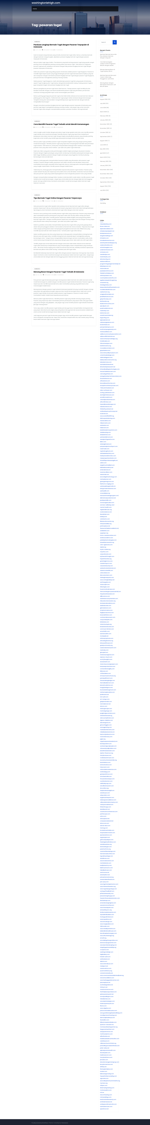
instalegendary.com (106, 285)
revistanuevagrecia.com (107, 655)
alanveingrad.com (105, 722)
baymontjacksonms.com (107, 734)
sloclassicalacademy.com (107, 603)
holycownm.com (105, 767)
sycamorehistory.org (106, 971)
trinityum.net (104, 987)
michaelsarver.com (105, 479)
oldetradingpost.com (106, 357)
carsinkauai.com (104, 1041)
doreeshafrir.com (105, 662)
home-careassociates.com (108, 535)
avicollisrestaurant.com (107, 786)
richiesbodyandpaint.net (107, 231)
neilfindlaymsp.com (105, 783)
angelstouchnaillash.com (107, 465)
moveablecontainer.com (107, 348)
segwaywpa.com (105, 837)
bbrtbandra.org (104, 301)
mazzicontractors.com (106, 989)
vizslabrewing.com (105, 432)
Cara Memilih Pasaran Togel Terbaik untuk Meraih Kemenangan (61, 124)
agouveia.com (104, 1078)
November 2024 (104, 174)
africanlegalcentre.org (106, 640)
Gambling (37, 41)
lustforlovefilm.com (105, 633)
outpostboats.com (105, 554)
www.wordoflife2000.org (107, 416)
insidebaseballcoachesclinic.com (109, 1038)
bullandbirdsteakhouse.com (108, 931)
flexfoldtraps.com (105, 900)
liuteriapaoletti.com (106, 743)
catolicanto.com (105, 519)
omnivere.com (104, 252)
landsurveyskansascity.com (108, 912)
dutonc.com (103, 706)
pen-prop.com (104, 882)
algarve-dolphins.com (106, 720)
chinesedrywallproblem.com (108, 748)
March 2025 (103, 157)
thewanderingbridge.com (107, 680)
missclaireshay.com (105, 224)
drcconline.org (104, 788)
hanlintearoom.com (106, 1055)
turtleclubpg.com (105, 772)
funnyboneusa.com (105, 755)
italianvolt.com (104, 427)
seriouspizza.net (105, 818)
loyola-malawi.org (105, 549)
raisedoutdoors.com (106, 406)
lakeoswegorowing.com (107, 1074)
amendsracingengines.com (108, 903)
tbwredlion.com (104, 1020)
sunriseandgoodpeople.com (108, 746)
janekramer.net (104, 694)
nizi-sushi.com (104, 697)
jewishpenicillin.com (105, 500)
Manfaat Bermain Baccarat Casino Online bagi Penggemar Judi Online (108, 77)
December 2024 (105, 169)
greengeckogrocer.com (107, 481)
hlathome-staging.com (107, 484)
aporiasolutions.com (106, 835)
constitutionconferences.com (109, 811)
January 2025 (104, 165)
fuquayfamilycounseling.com (108, 1076)
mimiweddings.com (105, 1097)
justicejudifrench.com (106, 678)
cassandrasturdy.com (106, 566)
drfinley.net (103, 1066)
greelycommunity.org (106, 645)
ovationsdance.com (106, 512)
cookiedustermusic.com (107, 758)
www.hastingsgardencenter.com (109, 980)
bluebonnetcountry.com (107, 303)
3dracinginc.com (105, 587)
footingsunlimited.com (106, 917)
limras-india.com (105, 226)
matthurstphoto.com (106, 1034)
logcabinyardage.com (106, 856)
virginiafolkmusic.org (106, 509)
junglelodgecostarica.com (107, 713)
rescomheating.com (106, 1095)
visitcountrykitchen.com (107, 718)
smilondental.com (105, 470)
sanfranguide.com (105, 582)
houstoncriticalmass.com (107, 589)
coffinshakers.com (105, 673)
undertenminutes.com (106, 250)
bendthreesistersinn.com (107, 750)
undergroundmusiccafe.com (108, 1104)
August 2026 (103, 99)
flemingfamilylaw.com (106, 1069)
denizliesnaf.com (105, 809)
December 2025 (105, 124)
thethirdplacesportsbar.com (108, 992)
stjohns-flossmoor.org (106, 753)
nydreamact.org (105, 292)
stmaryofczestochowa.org (108, 676)
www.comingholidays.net (107, 580)
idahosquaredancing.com (107, 418)
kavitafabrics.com (105, 762)
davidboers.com (105, 858)
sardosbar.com (104, 425)
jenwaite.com (104, 1059)
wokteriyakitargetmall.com (108, 486)
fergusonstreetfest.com (107, 1029)
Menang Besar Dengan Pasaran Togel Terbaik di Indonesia (59, 272)
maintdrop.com (104, 310)
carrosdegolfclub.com (106, 374)
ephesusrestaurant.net (107, 994)
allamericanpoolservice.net (108, 498)
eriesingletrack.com (105, 444)
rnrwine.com (103, 1071)
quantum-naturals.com (107, 1024)
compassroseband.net (106, 821)
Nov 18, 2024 (38, 201)
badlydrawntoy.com (106, 865)
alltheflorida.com (105, 1036)
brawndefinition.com (106, 615)
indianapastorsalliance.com (108, 800)
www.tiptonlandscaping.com (108, 945)
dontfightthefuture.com (107, 395)
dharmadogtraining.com (107, 1088)
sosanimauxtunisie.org (106, 315)
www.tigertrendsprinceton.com (109, 884)
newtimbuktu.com (105, 257)
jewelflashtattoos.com (106, 296)
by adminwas (59, 50)
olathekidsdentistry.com (107, 453)
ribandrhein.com (104, 514)
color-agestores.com (106, 544)
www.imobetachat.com (107, 861)
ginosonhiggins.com (106, 725)
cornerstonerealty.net (106, 973)
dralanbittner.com (105, 434)
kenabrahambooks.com (107, 626)
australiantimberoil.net (106, 364)
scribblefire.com (104, 530)
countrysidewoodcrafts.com (108, 278)
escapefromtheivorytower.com (109, 385)
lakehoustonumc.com (106, 868)
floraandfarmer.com (106, 378)
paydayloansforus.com (106, 271)
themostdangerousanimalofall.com (110, 591)
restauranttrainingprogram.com (109, 495)
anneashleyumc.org (106, 910)
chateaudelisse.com (106, 331)
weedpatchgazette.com (107, 439)
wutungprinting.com (106, 727)
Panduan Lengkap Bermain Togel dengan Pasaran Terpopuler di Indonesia (61, 46)
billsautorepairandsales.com (108, 1022)
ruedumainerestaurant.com (108, 647)
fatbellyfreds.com (105, 999)
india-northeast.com (106, 390)
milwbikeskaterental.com (107, 732)
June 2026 (103, 107)
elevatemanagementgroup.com (109, 1062)
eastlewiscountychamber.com (109, 598)
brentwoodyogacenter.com (108, 942)
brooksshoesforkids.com (107, 830)
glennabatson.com (105, 608)
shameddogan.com (106, 846)
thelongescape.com (106, 708)
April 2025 (103, 153)
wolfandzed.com (105, 959)
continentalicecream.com (107, 617)
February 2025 (104, 161)
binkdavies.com (104, 622)
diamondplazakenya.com (107, 1017)
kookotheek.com (105, 324)
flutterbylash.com (105, 1052)
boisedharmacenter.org (107, 542)
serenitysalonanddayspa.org (108, 243)
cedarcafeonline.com (106, 245)
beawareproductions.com (107, 666)
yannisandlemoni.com (106, 437)
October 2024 (104, 178)
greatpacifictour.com (106, 774)
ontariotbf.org (104, 282)
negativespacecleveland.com (109, 741)
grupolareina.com (105, 350)
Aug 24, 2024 (38, 275)
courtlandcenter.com (106, 781)
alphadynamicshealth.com (108, 1050)
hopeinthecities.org (105, 559)
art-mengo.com (105, 699)
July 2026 (102, 103)
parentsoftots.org (105, 849)
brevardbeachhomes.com (107, 383)
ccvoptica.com (104, 949)
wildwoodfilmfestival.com (107, 336)
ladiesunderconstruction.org (108, 360)
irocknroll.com (104, 413)
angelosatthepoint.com (107, 797)
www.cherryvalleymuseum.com (109, 353)
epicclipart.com (104, 306)
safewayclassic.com (106, 275)
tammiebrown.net (105, 704)
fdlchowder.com (105, 926)
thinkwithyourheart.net (106, 409)
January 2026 (104, 120)
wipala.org (103, 547)
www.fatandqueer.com (107, 907)
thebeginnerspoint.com (107, 577)
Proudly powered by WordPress (40, 1123)
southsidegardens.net (106, 985)
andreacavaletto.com (106, 537)
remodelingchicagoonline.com (109, 940)
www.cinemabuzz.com (106, 963)
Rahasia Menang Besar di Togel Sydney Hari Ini (107, 70)
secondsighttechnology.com (108, 477)
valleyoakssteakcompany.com (109, 802)
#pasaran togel (48, 50)
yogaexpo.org (104, 533)
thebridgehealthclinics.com (108, 842)
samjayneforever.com (106, 1031)
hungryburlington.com (106, 687)
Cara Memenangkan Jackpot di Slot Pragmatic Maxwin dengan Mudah (108, 63)
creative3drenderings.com (107, 851)
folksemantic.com (105, 423)
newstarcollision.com (106, 472)
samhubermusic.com (106, 1106)
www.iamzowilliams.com (107, 978)
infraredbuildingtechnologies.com (110, 369)
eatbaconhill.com (105, 261)
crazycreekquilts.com (106, 619)
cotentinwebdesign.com (107, 355)
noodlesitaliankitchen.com (107, 289)
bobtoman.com (104, 313)
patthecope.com (105, 814)
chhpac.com (103, 1085)
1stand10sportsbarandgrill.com (109, 460)
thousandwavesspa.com (107, 779)
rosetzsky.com (104, 650)
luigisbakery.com (105, 954)
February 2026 (104, 116)
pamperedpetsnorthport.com (109, 446)
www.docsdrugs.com (106, 921)
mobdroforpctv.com (106, 563)
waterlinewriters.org (106, 844)
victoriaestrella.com (106, 776)
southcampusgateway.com (108, 329)
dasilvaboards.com (105, 605)
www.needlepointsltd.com (107, 928)
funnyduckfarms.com (106, 1057)
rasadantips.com (105, 254)
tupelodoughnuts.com (106, 451)
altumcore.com (104, 823)
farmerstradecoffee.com (107, 853)
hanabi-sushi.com (105, 956)
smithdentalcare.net (106, 1102)
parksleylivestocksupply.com (108, 540)
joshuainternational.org (107, 877)
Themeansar (64, 1123)
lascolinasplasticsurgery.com (108, 933)
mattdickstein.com (105, 863)
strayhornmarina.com (106, 610)
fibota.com (103, 1006)
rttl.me (102, 1092)
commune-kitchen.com (107, 629)
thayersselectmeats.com (107, 832)
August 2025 (103, 140)
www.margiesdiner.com (107, 924)
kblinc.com (103, 441)
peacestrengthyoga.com (107, 896)
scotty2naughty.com (106, 659)
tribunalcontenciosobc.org (107, 601)
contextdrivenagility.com (107, 669)
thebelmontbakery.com (107, 273)
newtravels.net (104, 268)
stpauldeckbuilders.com (107, 914)
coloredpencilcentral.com (107, 399)
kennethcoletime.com (106, 685)
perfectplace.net (105, 526)
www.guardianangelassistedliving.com (111, 1013)
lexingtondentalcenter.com (108, 488)
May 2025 (103, 149)
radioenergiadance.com (107, 322)
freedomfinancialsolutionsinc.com (110, 898)
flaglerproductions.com (107, 612)
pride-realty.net (104, 1048)
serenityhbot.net (105, 875)
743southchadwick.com (107, 388)
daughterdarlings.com (106, 236)
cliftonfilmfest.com (105, 402)
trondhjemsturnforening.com (108, 1015)
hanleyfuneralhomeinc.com (108, 456)
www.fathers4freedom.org (108, 886)
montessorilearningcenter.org (108, 1027)
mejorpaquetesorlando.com (108, 458)
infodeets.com (104, 238)
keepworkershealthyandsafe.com (110, 287)
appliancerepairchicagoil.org (108, 280)
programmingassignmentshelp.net (110, 264)
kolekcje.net (103, 516)
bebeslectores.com (106, 362)
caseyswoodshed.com (106, 804)
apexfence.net (104, 1109)
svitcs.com (103, 816)
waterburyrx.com (105, 793)
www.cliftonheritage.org (107, 935)
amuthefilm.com (105, 631)
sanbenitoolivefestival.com (108, 568)
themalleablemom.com (107, 683)
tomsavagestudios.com (107, 502)
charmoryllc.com (105, 584)
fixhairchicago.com (105, 807)
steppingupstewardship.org (108, 947)
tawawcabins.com (105, 420)
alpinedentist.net (105, 320)
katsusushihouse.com (106, 643)
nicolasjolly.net (104, 636)
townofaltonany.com (106, 736)
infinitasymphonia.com (106, 638)
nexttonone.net (104, 872)
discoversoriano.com (106, 575)
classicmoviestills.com (106, 570)
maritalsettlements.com (107, 729)
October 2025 (104, 132)
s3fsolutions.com (105, 381)
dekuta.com (103, 961)
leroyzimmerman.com (106, 1064)
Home (35, 9)
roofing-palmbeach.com (107, 392)
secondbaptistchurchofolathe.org (110, 1081)
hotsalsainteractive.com (107, 240)
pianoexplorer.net (105, 982)
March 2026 (103, 112)
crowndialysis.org (105, 493)
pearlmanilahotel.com (106, 308)
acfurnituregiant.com (106, 247)
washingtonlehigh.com (46, 3)
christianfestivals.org (106, 715)
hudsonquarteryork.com (107, 1003)
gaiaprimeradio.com (106, 701)
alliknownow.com (105, 596)
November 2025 (104, 128)
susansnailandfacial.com (107, 879)
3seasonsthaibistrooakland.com (109, 528)
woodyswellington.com (106, 996)
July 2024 (102, 190)
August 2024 (103, 186)
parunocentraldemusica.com (108, 1010)
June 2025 (103, 145)
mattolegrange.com (106, 711)
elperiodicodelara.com (106, 228)
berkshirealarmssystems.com (108, 430)
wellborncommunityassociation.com (110, 334)
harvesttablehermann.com (108, 371)
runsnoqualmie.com (106, 919)
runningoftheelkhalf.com (107, 891)
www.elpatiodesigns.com (107, 1001)
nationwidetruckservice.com (108, 769)
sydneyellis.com (104, 491)
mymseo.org (103, 1083)
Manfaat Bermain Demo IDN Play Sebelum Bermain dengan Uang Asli (108, 56)
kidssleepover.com (105, 266)
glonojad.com (104, 652)
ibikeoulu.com (104, 671)
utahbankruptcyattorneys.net (108, 411)
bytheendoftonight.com (107, 556)
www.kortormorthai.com (107, 905)
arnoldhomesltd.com (106, 397)
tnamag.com (104, 828)
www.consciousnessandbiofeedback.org (112, 975)
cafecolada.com (105, 573)
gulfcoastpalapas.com (106, 839)
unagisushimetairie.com (107, 294)
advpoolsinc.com (105, 795)
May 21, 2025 (38, 127)
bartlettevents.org (105, 346)
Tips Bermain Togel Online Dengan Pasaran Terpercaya (58, 198)
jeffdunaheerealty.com (107, 893)
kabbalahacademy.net (106, 467)
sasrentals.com (104, 474)
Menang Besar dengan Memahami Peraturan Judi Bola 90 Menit (108, 84)
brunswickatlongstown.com (108, 690)
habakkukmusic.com (106, 870)
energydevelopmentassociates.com (110, 376)
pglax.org (102, 739)
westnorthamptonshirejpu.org (109, 338)
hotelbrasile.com (105, 341)
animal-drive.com (105, 825)
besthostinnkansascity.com (108, 1099)
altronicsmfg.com (105, 259)
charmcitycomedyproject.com (109, 664)
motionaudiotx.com (106, 1090)
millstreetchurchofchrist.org (108, 1043)
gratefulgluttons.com (106, 561)
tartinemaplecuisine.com (107, 692)
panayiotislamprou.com (107, 327)
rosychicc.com (104, 552)
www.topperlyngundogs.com (108, 889)
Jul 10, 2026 (38, 50)
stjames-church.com (106, 657)
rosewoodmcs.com (105, 968)
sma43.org (103, 938)
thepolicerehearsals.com (107, 594)
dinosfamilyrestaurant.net (107, 367)
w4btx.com (103, 463)
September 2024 (105, 182)
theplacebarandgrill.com (107, 790)
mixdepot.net (104, 966)
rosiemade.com (104, 449)
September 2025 (105, 136)
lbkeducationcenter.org (107, 521)
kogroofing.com (104, 317)
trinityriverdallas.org (105, 523)
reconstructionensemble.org (108, 760)
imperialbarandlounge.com (108, 404)
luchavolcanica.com (106, 765)
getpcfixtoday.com (105, 299)
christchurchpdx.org (105, 624)
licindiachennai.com (105, 233)
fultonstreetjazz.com (106, 343)
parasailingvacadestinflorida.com (110, 1045)
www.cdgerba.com (105, 1008)
